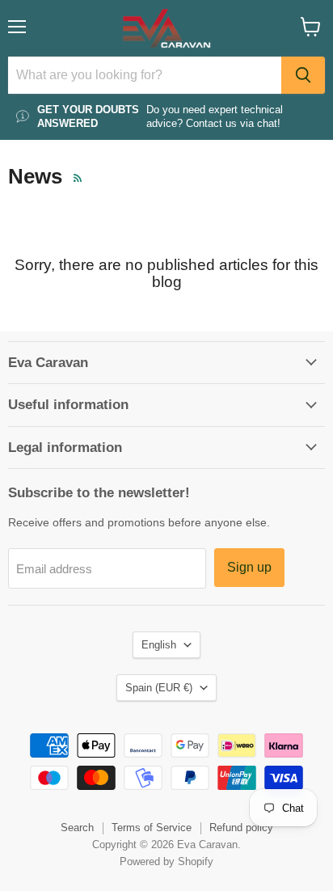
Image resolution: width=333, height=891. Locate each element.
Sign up (249, 567)
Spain (158, 688)
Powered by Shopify (166, 861)
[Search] (303, 75)
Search (77, 827)
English (158, 645)
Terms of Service (152, 827)
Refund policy (241, 827)
